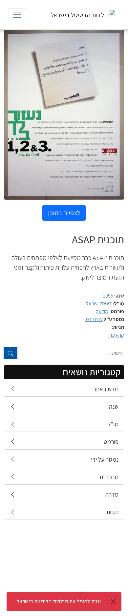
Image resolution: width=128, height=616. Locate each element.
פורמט (110, 441)
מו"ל (113, 424)
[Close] (113, 601)
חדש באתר (105, 389)
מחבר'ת (108, 477)
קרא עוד (116, 335)
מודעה (102, 311)
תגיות (112, 512)
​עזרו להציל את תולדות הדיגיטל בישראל (59, 601)
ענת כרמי (94, 319)
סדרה (111, 494)
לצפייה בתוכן (64, 213)
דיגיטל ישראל (99, 303)
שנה (113, 406)
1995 (108, 295)
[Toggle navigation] (17, 14)
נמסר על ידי (104, 459)
